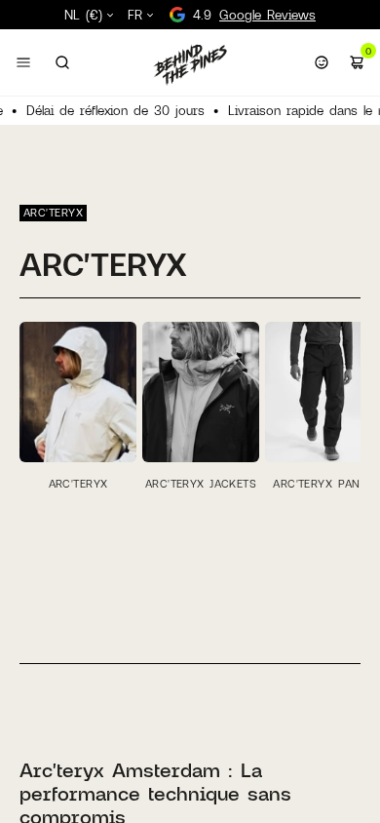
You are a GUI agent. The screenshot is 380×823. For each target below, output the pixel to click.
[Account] (321, 62)
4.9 (254, 14)
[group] (77, 405)
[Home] (190, 64)
